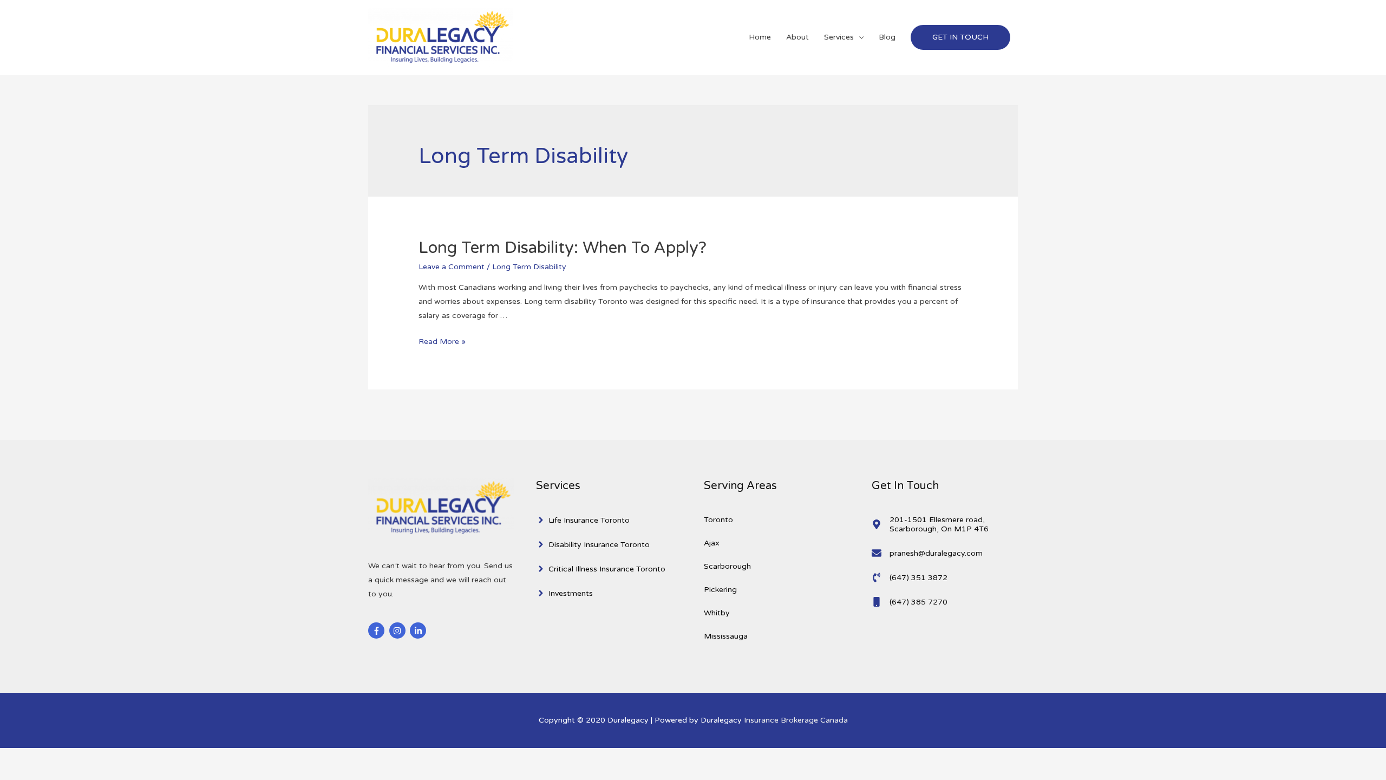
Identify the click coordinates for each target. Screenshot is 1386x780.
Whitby (717, 613)
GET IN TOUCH (960, 37)
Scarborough (727, 566)
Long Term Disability (529, 266)
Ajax (712, 543)
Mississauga (726, 636)
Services (839, 37)
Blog (887, 37)
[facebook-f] (377, 630)
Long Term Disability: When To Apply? (563, 248)
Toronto (718, 519)
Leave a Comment (452, 266)
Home (760, 37)
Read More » (442, 341)
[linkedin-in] (419, 630)
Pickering (720, 589)
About (797, 37)
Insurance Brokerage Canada (796, 720)
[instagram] (398, 630)
